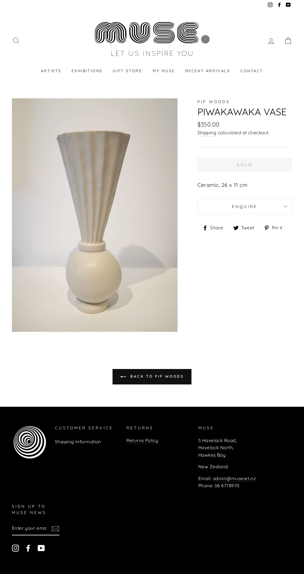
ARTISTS (51, 70)
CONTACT (251, 70)
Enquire (244, 206)
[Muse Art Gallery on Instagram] (15, 548)
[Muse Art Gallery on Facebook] (28, 548)
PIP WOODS (213, 101)
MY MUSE (164, 70)
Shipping (207, 132)
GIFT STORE (127, 70)
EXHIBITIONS (87, 70)
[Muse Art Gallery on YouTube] (41, 548)
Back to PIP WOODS (156, 376)
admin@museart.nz (234, 478)
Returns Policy (142, 440)
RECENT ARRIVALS (207, 70)
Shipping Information (78, 441)
